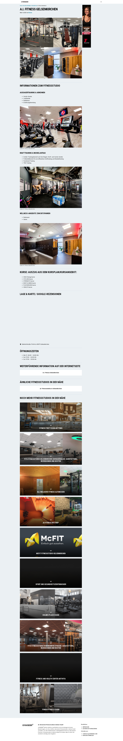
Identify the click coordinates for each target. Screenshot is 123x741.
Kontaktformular (88, 735)
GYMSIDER (24, 2)
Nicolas (30, 12)
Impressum (86, 727)
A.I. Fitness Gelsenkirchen (51, 372)
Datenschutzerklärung (90, 728)
